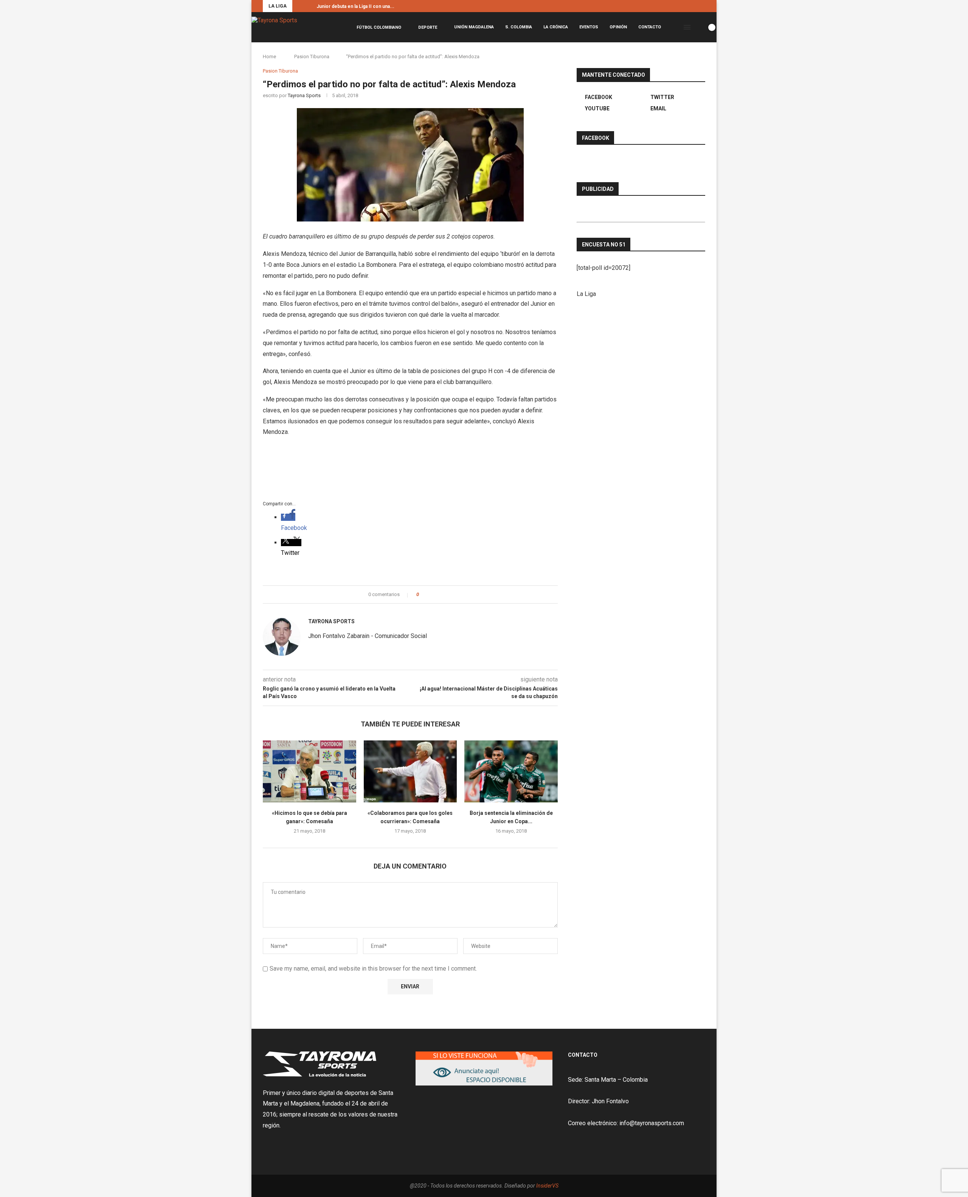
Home (269, 56)
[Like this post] (423, 595)
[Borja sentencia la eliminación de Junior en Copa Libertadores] (511, 771)
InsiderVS (547, 1186)
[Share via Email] (453, 595)
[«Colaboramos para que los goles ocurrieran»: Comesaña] (410, 771)
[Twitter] (695, 6)
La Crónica (555, 27)
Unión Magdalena (474, 27)
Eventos (588, 27)
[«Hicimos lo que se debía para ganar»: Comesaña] (309, 771)
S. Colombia (518, 27)
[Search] (699, 27)
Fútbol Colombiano (379, 27)
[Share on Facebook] (431, 595)
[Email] (703, 6)
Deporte (427, 27)
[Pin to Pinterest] (446, 595)
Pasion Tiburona (311, 56)
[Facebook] (686, 6)
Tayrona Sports (304, 95)
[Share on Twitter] (438, 595)
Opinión (618, 27)
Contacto (649, 27)
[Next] (309, 6)
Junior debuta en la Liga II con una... (355, 6)
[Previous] (299, 6)
